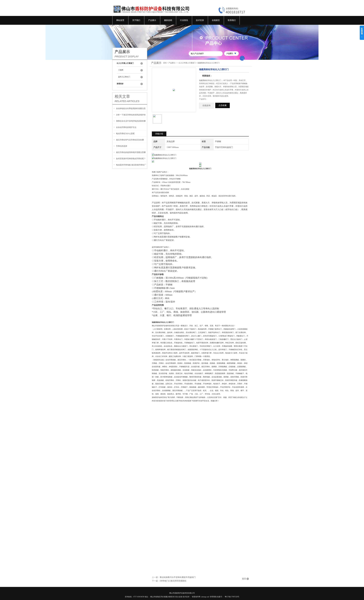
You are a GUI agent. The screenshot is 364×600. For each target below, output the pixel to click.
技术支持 (200, 20)
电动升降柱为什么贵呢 (125, 133)
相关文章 (122, 96)
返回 (244, 579)
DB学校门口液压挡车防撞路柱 (173, 581)
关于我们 (136, 20)
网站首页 (120, 20)
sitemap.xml (205, 597)
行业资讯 (184, 20)
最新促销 (168, 20)
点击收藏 (223, 105)
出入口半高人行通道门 (187, 63)
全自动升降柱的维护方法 (126, 127)
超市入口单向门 (124, 77)
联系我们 (232, 20)
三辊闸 (120, 70)
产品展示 (152, 20)
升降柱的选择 (121, 146)
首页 (165, 63)
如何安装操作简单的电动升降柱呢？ (131, 159)
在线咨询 (206, 105)
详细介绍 (159, 134)
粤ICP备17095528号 (232, 597)
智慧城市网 (196, 597)
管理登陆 (213, 597)
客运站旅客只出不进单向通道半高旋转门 (178, 577)
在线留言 (216, 20)
